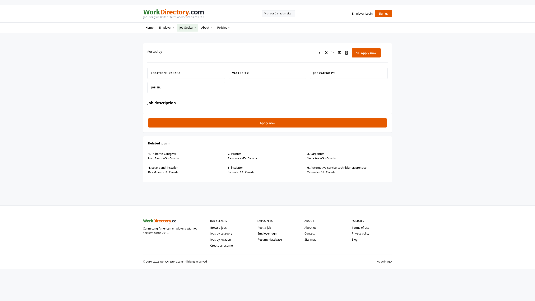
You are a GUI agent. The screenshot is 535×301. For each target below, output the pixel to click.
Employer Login (362, 13)
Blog (355, 239)
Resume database (269, 239)
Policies (223, 27)
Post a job (264, 228)
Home (149, 27)
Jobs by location (220, 239)
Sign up (384, 13)
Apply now (368, 53)
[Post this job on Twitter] (326, 53)
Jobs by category (221, 233)
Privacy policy (360, 233)
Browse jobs (218, 228)
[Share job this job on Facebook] (319, 53)
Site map (310, 239)
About (206, 27)
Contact (309, 233)
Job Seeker (187, 27)
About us (310, 228)
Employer (166, 27)
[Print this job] (346, 53)
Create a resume (221, 245)
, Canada (174, 73)
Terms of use (360, 228)
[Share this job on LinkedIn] (333, 53)
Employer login (267, 233)
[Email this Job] (339, 53)
